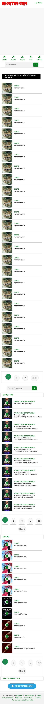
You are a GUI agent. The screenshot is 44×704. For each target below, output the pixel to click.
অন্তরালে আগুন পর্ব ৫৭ (19, 122)
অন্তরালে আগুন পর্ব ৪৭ (19, 237)
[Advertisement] (22, 31)
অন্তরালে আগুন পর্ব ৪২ (19, 294)
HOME (4, 60)
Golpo (22, 60)
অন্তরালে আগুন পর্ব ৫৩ (19, 168)
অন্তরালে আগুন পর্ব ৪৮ (19, 225)
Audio (13, 60)
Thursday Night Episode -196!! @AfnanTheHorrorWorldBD (24, 507)
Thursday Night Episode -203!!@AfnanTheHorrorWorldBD (25, 427)
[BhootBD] (14, 4)
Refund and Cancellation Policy (23, 700)
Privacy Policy (29, 695)
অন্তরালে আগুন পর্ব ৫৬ (19, 134)
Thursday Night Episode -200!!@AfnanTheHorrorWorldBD (26, 462)
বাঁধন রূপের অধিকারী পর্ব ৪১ (20, 580)
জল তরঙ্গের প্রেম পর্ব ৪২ (19, 637)
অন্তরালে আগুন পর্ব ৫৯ (19, 99)
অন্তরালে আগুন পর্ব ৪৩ (19, 283)
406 (39, 663)
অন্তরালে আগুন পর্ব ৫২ (19, 179)
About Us (18, 698)
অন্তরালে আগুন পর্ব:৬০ (19, 88)
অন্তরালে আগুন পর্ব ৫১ (19, 191)
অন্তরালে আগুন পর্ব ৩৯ (19, 329)
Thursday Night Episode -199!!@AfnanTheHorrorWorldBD (25, 473)
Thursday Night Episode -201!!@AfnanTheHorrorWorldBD (25, 450)
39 (39, 521)
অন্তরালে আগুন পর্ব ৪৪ (19, 271)
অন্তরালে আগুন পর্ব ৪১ (19, 306)
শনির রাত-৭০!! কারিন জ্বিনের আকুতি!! (23, 403)
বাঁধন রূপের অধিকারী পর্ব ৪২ (20, 568)
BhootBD (19, 695)
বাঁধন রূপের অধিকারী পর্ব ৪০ (20, 591)
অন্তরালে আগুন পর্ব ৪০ (19, 317)
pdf (31, 60)
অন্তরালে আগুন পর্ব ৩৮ (19, 340)
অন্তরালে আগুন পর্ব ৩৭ (19, 351)
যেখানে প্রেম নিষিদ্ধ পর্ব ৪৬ (20, 614)
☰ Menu (39, 3)
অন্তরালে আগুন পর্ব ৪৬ (19, 248)
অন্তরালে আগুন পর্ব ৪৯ (19, 214)
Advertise (38, 698)
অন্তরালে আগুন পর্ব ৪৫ (19, 260)
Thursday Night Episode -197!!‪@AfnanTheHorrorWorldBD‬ (24, 496)
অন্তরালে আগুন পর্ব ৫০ (19, 202)
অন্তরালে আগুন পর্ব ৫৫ (19, 145)
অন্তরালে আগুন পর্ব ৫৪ (19, 157)
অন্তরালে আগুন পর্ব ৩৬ (19, 363)
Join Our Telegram (23, 686)
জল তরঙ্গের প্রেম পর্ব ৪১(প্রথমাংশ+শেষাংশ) (24, 648)
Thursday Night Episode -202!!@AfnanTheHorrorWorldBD (25, 439)
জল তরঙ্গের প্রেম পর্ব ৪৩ (19, 625)
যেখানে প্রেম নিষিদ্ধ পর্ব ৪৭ (20, 603)
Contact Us (28, 698)
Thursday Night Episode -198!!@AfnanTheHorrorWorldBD (25, 485)
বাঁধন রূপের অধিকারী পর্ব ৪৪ (20, 545)
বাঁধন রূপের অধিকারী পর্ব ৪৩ (20, 557)
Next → (35, 378)
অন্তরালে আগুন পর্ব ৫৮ (19, 111)
